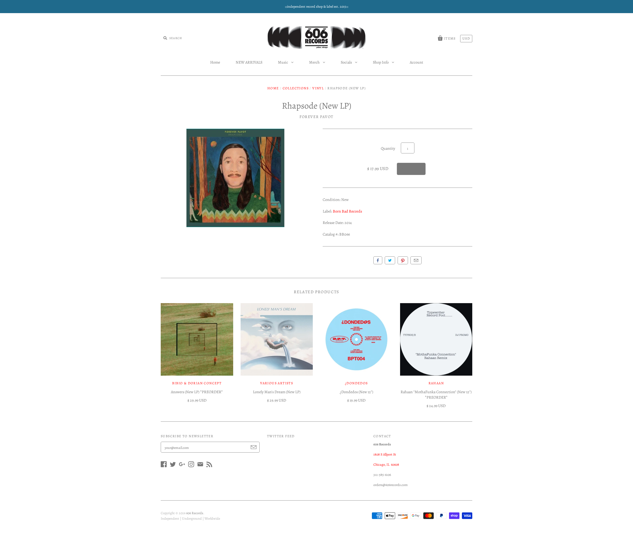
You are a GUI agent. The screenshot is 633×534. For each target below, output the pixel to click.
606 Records (194, 513)
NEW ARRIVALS (249, 62)
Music (283, 62)
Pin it (403, 260)
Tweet (390, 260)
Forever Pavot (316, 117)
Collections (296, 88)
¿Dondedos (356, 383)
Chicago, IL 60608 (386, 464)
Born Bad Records (347, 211)
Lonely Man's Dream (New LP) (276, 392)
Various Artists (276, 383)
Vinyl (318, 88)
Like (377, 260)
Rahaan (436, 383)
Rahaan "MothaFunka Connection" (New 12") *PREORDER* (436, 394)
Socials (347, 62)
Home (215, 62)
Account (416, 62)
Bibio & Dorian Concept (197, 383)
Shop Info (381, 62)
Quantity (388, 148)
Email (416, 260)
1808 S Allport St (384, 454)
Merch (314, 62)
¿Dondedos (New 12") (356, 392)
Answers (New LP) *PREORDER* (197, 392)
